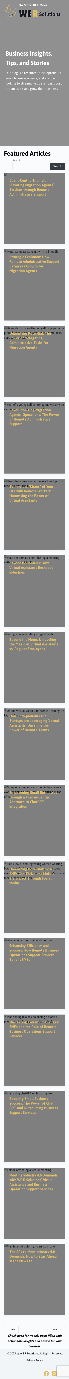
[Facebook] (46, 1373)
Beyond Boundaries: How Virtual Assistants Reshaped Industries (31, 567)
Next (56, 1329)
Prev (12, 1329)
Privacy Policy (34, 1360)
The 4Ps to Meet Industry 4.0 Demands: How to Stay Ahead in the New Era (33, 1256)
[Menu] (63, 8)
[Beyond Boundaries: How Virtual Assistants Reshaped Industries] (34, 591)
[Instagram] (54, 1373)
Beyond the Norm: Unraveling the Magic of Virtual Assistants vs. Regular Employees (33, 644)
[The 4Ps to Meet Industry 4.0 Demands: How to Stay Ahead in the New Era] (34, 1279)
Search (16, 160)
